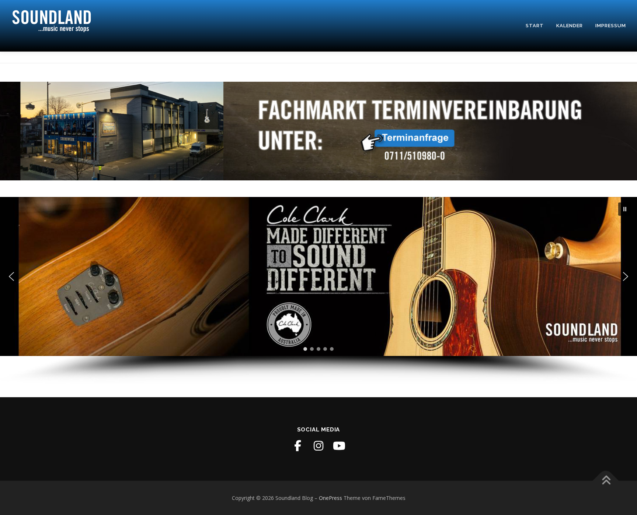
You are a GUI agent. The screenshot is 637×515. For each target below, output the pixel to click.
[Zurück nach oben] (606, 481)
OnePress (330, 497)
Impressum (610, 25)
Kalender (569, 25)
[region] (318, 290)
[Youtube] (339, 445)
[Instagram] (318, 445)
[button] (624, 209)
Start (535, 25)
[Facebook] (297, 445)
